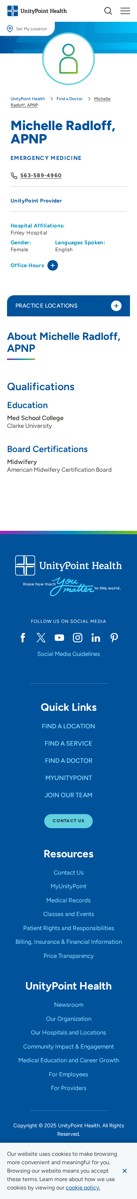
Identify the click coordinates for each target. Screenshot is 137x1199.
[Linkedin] (95, 637)
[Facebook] (22, 637)
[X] (41, 637)
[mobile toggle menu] (108, 11)
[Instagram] (77, 637)
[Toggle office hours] (52, 265)
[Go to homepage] (37, 11)
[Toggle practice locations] (116, 306)
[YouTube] (59, 637)
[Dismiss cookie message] (124, 1171)
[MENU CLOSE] (125, 11)
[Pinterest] (114, 637)
